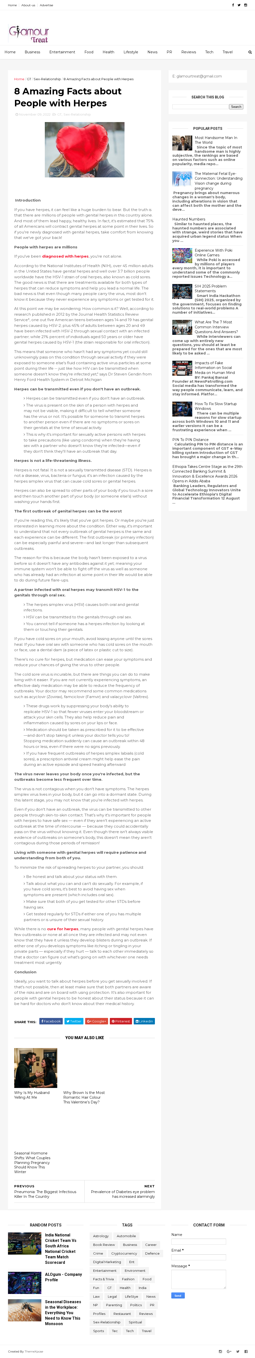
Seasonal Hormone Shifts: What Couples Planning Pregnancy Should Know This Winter (32, 1162)
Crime (98, 1253)
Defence (152, 1253)
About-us (28, 5)
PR (169, 52)
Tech (209, 52)
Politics (136, 1305)
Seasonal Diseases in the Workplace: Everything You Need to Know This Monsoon (63, 1312)
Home (12, 5)
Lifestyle (131, 52)
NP (95, 1305)
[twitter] (239, 5)
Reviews (188, 52)
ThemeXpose (34, 1351)
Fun (96, 1288)
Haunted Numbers (188, 219)
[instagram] (245, 5)
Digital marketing (107, 1262)
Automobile (126, 1236)
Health (108, 52)
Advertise (46, 5)
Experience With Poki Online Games (213, 253)
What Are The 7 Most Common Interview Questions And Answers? (216, 327)
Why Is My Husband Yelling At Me (32, 1095)
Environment (135, 1271)
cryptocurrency (124, 1253)
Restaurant (122, 1314)
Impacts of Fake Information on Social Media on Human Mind (215, 368)
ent (131, 1262)
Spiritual (135, 1322)
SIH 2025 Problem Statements (211, 288)
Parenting (114, 1305)
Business (32, 52)
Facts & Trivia (103, 1279)
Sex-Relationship (47, 79)
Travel (228, 52)
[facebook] (233, 5)
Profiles (99, 1314)
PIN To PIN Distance (190, 439)
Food (88, 52)
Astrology (101, 1236)
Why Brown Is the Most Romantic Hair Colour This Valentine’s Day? (84, 1097)
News (152, 52)
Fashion (128, 1279)
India (142, 1288)
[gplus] (229, 1352)
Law (96, 1296)
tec (115, 1331)
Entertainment (62, 52)
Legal (112, 1296)
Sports (98, 1331)
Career (151, 1245)
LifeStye (131, 1296)
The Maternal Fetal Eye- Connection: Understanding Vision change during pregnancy (219, 181)
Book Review (104, 1245)
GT (29, 79)
